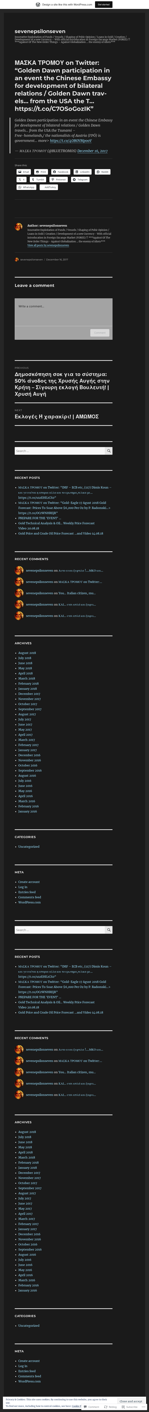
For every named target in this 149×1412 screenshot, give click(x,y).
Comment (100, 332)
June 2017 (25, 724)
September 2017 (29, 709)
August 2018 (27, 653)
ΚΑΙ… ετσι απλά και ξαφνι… (77, 604)
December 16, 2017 (92, 151)
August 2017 (27, 714)
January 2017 (27, 750)
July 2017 (24, 719)
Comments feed (29, 897)
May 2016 (25, 791)
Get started (104, 4)
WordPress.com (29, 902)
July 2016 (24, 781)
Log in (22, 887)
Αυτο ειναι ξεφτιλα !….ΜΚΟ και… (81, 570)
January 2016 (27, 811)
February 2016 (28, 806)
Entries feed (27, 892)
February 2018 (28, 683)
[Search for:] (60, 451)
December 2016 (29, 755)
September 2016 (30, 770)
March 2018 (26, 678)
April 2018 (25, 673)
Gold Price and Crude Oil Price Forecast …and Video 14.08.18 (61, 533)
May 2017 (25, 729)
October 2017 (27, 704)
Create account (29, 882)
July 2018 (24, 658)
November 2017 (29, 699)
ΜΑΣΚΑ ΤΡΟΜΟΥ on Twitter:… (80, 582)
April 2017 (25, 734)
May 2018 (25, 668)
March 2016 (26, 801)
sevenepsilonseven (40, 31)
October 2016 (27, 765)
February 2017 (28, 745)
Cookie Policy (79, 1406)
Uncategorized (28, 846)
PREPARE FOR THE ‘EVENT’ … (39, 518)
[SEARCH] (108, 451)
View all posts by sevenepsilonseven (48, 245)
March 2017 (26, 740)
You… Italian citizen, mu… (77, 593)
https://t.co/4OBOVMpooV (71, 140)
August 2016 (27, 775)
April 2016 (25, 796)
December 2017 (29, 694)
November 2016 (29, 760)
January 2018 (27, 688)
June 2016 (25, 786)
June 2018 (25, 663)
